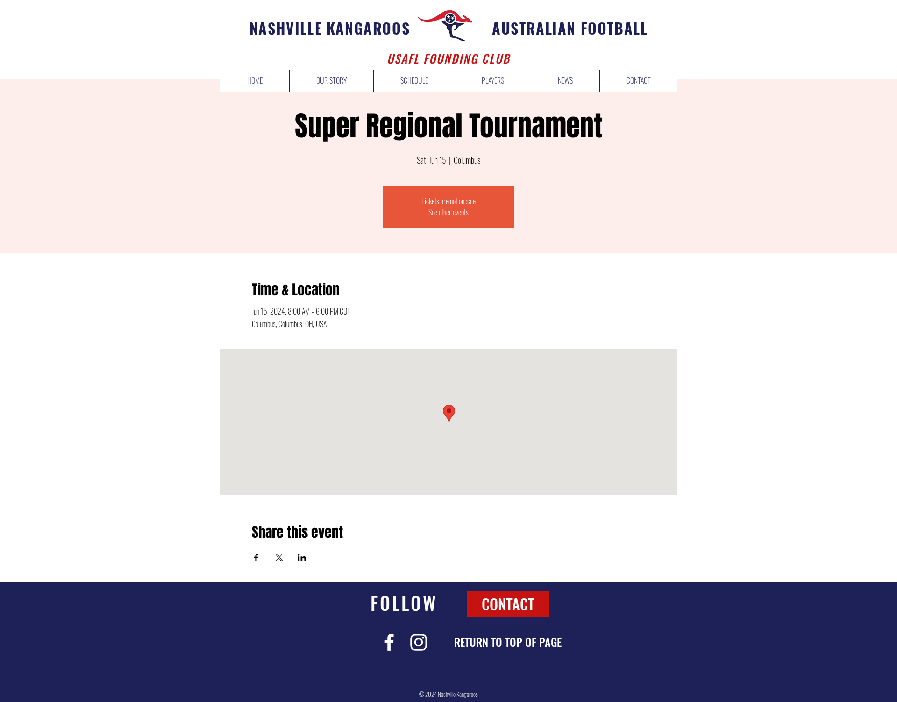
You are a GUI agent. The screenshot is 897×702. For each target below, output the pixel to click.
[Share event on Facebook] (256, 557)
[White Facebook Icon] (389, 642)
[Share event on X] (279, 557)
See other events (448, 212)
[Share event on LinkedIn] (302, 557)
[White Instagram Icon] (418, 642)
